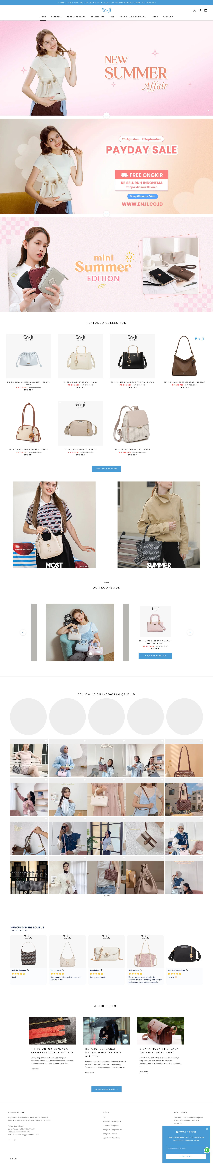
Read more (35, 1069)
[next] (190, 632)
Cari (104, 1117)
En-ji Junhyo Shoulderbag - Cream (28, 449)
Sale (112, 17)
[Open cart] (205, 10)
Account (168, 17)
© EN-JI (13, 1159)
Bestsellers (97, 17)
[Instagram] (14, 1140)
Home (43, 17)
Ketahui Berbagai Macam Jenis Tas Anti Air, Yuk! (103, 1053)
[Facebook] (9, 1140)
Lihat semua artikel (106, 1089)
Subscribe (186, 1156)
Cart (155, 17)
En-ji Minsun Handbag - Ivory (80, 382)
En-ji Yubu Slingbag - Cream (80, 449)
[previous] (23, 632)
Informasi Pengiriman (111, 1125)
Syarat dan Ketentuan (111, 1138)
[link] (29, 758)
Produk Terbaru (76, 17)
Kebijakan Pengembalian (112, 1130)
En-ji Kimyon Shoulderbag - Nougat (184, 382)
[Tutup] (207, 1129)
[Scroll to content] (106, 115)
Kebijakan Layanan (110, 1134)
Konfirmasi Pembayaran (133, 17)
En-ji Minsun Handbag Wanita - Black (132, 382)
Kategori (56, 17)
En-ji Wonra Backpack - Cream (132, 449)
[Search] (200, 10)
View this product (155, 656)
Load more (106, 896)
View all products (106, 469)
